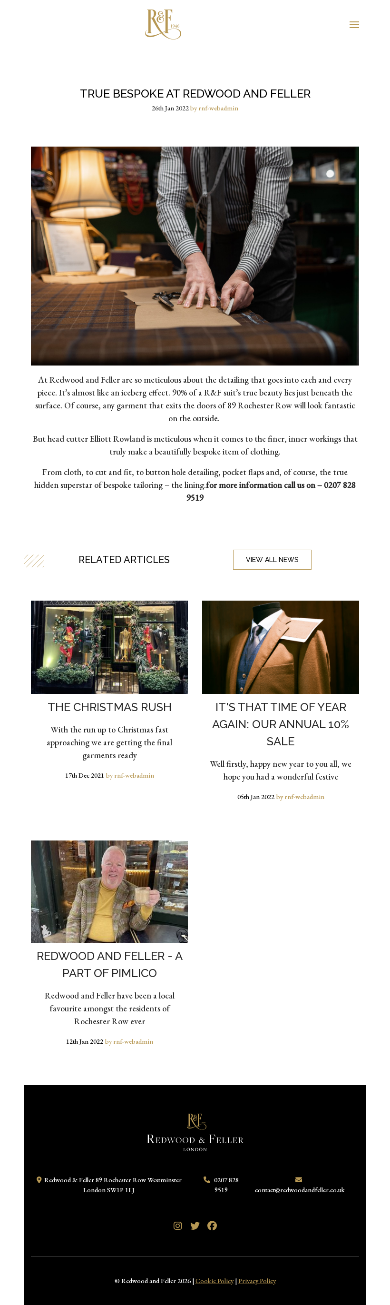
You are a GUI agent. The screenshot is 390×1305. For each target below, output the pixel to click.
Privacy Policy (257, 1280)
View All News (272, 560)
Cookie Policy (214, 1280)
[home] (163, 23)
